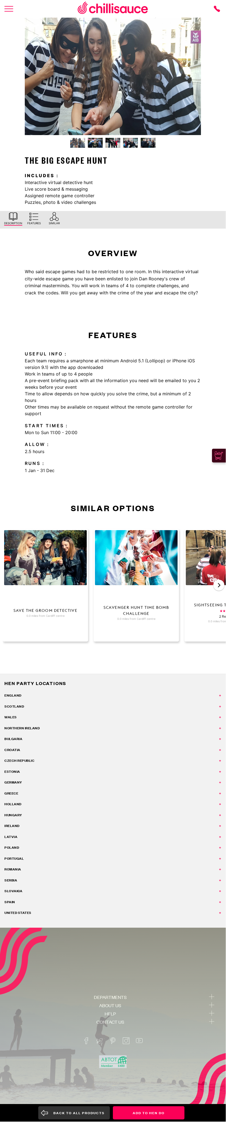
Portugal (14, 858)
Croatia (12, 750)
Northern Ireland (22, 728)
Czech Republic (19, 760)
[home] (113, 8)
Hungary (13, 815)
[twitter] (99, 1040)
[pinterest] (112, 1040)
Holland (12, 804)
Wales (10, 717)
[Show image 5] (148, 143)
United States (17, 913)
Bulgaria (13, 739)
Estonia (12, 771)
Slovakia (13, 891)
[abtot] (113, 1061)
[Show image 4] (130, 143)
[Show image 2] (95, 143)
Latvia (10, 837)
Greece (11, 793)
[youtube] (139, 1040)
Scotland (14, 706)
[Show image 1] (77, 143)
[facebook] (86, 1040)
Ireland (12, 826)
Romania (12, 869)
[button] (219, 585)
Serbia (10, 880)
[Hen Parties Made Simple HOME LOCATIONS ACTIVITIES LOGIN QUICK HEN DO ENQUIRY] (9, 9)
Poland (11, 847)
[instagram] (126, 1040)
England (12, 695)
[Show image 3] (112, 143)
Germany (13, 782)
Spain (9, 902)
